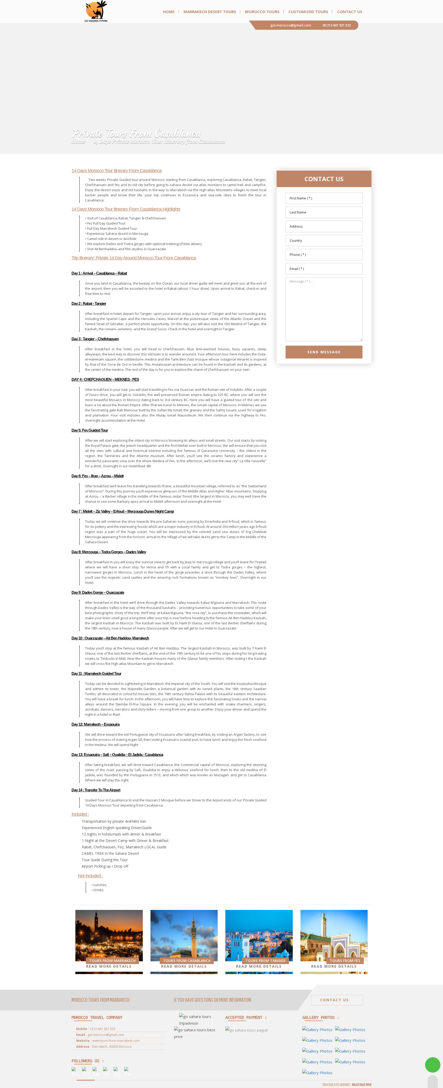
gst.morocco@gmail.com (290, 25)
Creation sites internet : (347, 1085)
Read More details (109, 966)
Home (169, 11)
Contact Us (349, 11)
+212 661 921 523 (102, 1029)
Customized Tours (308, 11)
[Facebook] (96, 1072)
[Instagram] (107, 1072)
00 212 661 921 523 (337, 25)
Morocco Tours (262, 11)
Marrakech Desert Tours (210, 11)
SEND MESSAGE (324, 351)
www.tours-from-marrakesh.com (116, 1040)
